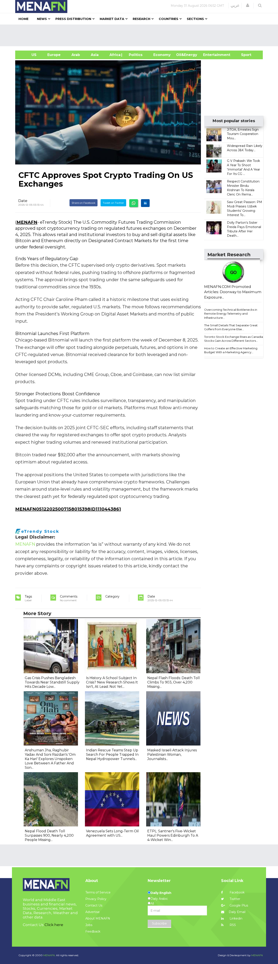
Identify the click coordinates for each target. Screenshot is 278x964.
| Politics (134, 55)
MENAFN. (49, 955)
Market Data (112, 19)
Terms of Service (98, 892)
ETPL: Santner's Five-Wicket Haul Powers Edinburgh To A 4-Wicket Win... (172, 835)
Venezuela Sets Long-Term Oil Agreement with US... (112, 833)
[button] (247, 5)
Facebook (237, 892)
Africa (114, 55)
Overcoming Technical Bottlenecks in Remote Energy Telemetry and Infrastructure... (230, 313)
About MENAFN (97, 918)
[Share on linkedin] (145, 203)
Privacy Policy (95, 899)
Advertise (92, 912)
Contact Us (93, 905)
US (28, 55)
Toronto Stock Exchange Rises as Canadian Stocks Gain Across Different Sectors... (234, 339)
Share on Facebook (83, 202)
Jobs (88, 925)
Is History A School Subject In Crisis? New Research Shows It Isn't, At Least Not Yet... (112, 682)
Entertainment (210, 55)
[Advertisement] (141, 35)
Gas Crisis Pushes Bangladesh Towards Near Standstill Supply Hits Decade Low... (52, 682)
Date (22, 201)
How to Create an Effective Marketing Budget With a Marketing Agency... (230, 350)
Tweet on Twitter (113, 202)
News (42, 19)
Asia (94, 55)
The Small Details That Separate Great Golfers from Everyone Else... (231, 327)
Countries (168, 19)
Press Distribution (73, 19)
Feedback (92, 931)
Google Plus (238, 905)
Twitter (234, 899)
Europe (54, 55)
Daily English (161, 893)
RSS (232, 925)
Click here (54, 925)
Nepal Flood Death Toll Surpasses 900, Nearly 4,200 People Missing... (49, 835)
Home (23, 19)
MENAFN (27, 222)
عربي (235, 5)
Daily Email (237, 912)
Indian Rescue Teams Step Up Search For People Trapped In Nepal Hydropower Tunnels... (112, 754)
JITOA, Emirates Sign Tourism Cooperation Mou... (243, 134)
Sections (195, 19)
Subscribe (159, 923)
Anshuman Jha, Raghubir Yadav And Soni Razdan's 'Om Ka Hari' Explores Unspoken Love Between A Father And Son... (50, 759)
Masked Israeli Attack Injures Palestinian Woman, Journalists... (172, 754)
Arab (75, 55)
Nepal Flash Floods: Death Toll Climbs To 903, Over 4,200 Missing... (173, 682)
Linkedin (235, 918)
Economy (162, 55)
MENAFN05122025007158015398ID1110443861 (68, 509)
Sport (243, 55)
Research (141, 19)
